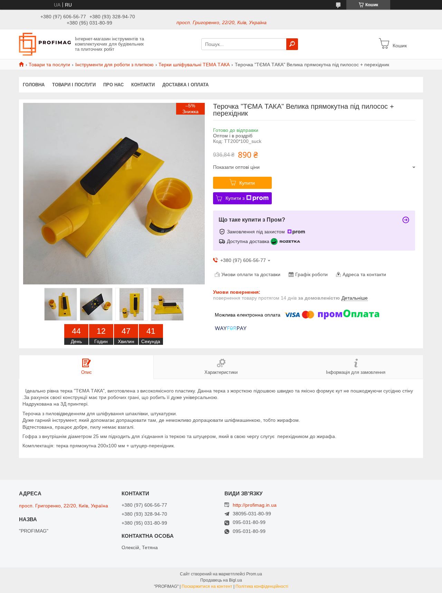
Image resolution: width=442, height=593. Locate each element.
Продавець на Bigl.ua (221, 580)
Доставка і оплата (185, 84)
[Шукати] (292, 44)
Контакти (143, 84)
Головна (34, 84)
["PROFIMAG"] (45, 44)
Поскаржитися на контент (207, 586)
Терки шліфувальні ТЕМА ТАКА (194, 64)
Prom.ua (254, 574)
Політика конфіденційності (262, 586)
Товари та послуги (49, 64)
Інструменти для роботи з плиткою (114, 64)
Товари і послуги (74, 84)
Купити (247, 183)
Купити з (234, 198)
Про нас (113, 84)
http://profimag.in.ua (255, 505)
